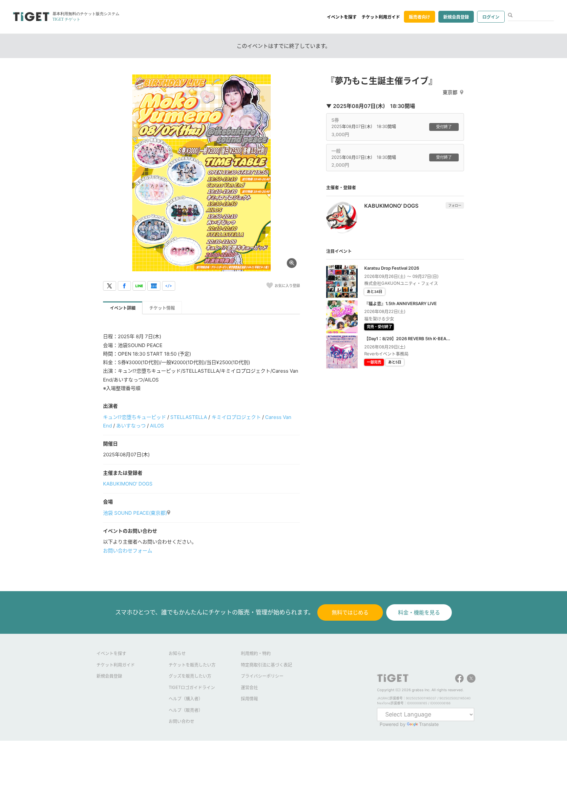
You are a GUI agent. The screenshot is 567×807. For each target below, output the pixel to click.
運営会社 (249, 687)
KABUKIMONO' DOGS (128, 484)
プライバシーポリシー (262, 675)
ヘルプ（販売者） (186, 710)
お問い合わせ (181, 721)
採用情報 (249, 698)
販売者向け (419, 16)
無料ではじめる (350, 612)
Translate (429, 724)
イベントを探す (342, 16)
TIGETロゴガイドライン (192, 687)
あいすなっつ (131, 426)
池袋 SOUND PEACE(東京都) (135, 513)
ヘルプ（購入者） (186, 698)
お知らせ (177, 653)
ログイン (490, 16)
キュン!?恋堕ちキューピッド (134, 417)
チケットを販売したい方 (192, 664)
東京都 (450, 92)
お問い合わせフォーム (127, 551)
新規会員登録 (456, 16)
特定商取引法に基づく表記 (266, 664)
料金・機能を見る (419, 612)
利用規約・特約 (256, 653)
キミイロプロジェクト (236, 417)
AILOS (157, 426)
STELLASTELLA (188, 417)
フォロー (454, 205)
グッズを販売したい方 (190, 675)
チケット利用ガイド (381, 16)
